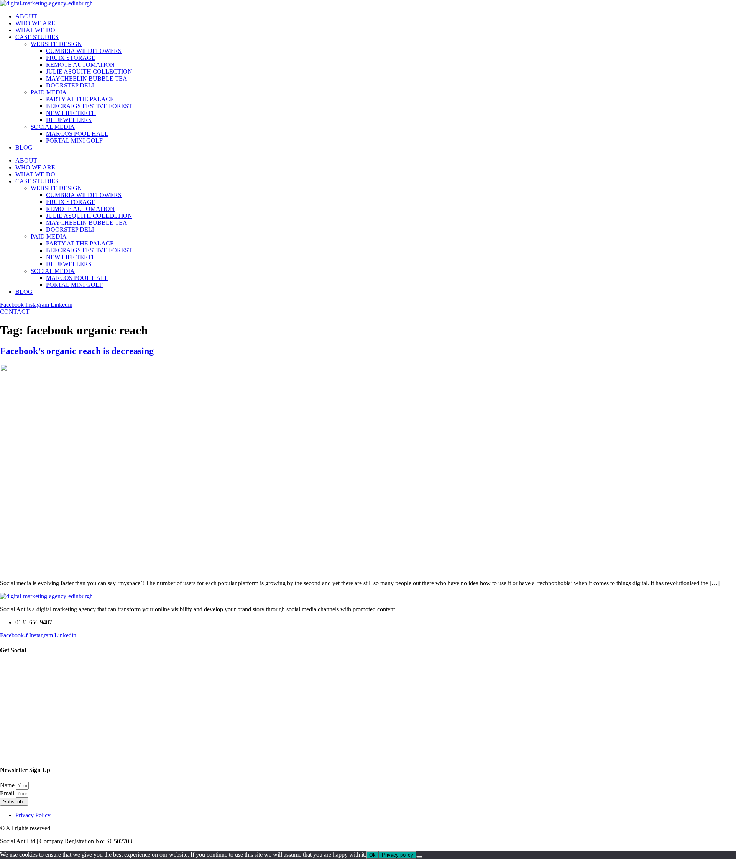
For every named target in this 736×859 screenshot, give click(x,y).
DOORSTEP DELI (70, 85)
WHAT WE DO (35, 30)
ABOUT (26, 16)
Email (8, 793)
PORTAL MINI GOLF (74, 140)
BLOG (24, 147)
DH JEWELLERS (69, 120)
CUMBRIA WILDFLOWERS (84, 51)
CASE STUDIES (37, 37)
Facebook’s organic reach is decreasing (77, 351)
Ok (372, 855)
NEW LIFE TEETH (71, 113)
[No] (419, 857)
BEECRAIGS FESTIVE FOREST (89, 106)
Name (8, 785)
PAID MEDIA (49, 92)
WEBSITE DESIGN (56, 44)
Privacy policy (397, 855)
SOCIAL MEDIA (53, 126)
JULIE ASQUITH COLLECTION (89, 71)
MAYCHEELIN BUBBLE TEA (86, 78)
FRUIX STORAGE (70, 57)
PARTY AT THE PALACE (80, 99)
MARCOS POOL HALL (77, 133)
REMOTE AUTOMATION (80, 64)
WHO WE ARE (35, 23)
